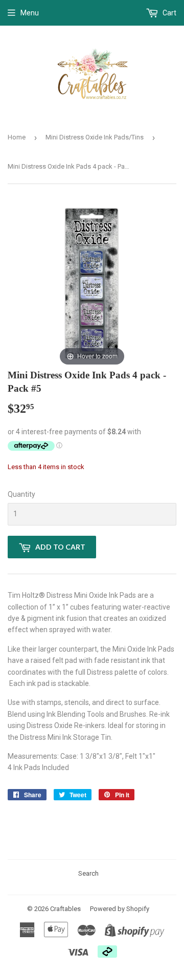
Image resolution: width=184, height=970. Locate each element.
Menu (29, 13)
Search (88, 873)
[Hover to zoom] (92, 283)
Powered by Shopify (119, 909)
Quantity (21, 494)
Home (17, 137)
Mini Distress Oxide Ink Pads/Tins (94, 137)
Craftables (65, 909)
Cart (168, 13)
